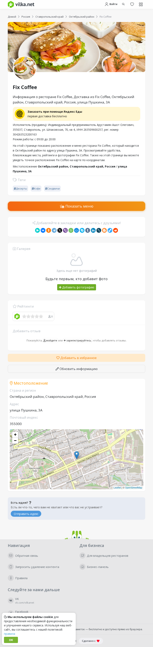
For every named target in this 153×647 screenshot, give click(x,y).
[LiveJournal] (98, 230)
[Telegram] (54, 230)
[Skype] (82, 230)
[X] (59, 230)
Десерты (21, 188)
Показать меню (78, 206)
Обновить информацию (78, 369)
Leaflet (117, 487)
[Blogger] (104, 230)
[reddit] (115, 230)
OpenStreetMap (133, 487)
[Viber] (65, 230)
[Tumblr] (87, 230)
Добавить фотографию (77, 287)
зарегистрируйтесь (78, 340)
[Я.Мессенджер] (37, 230)
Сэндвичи (53, 188)
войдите (51, 340)
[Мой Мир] (76, 230)
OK (11, 640)
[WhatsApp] (71, 230)
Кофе (37, 188)
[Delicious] (110, 230)
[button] (76, 455)
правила (9, 634)
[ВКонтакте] (43, 230)
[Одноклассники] (48, 230)
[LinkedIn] (93, 230)
